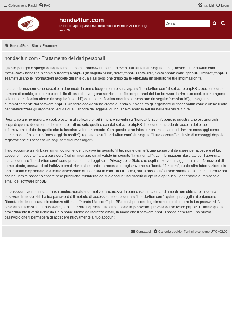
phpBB (24, 241)
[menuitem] (45, 5)
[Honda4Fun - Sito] (30, 23)
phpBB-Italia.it (42, 246)
